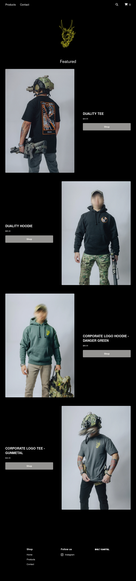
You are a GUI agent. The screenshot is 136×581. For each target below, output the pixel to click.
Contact (24, 4)
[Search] (116, 4)
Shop (107, 126)
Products (10, 4)
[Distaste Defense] (68, 34)
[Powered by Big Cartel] (102, 549)
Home (29, 554)
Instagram (69, 554)
